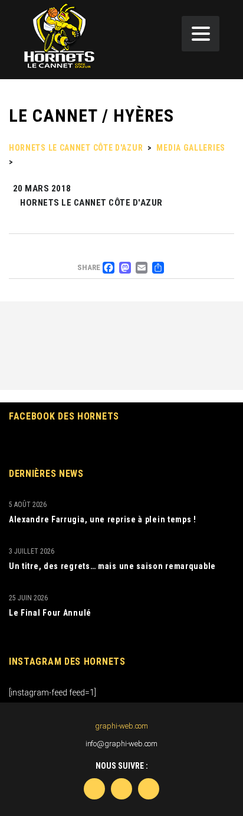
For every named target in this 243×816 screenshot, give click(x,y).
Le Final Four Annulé (50, 612)
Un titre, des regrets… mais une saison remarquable (112, 566)
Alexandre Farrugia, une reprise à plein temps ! (102, 519)
